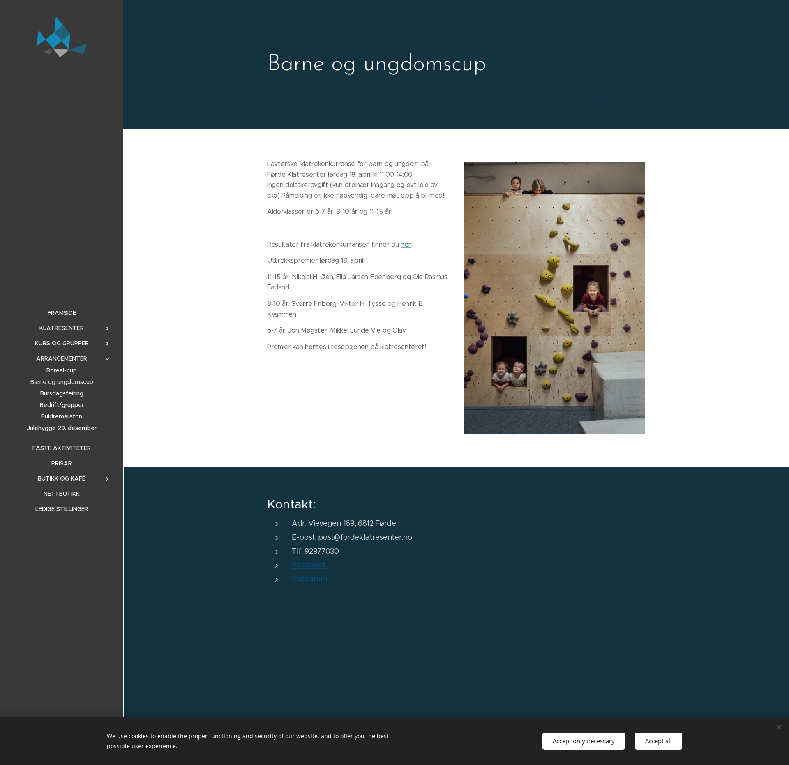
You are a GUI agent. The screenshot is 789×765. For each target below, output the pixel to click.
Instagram (309, 578)
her (406, 244)
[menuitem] (61, 313)
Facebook (309, 564)
